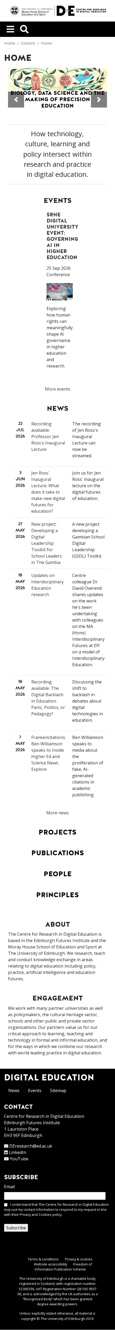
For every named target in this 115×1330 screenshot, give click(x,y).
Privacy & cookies (79, 1259)
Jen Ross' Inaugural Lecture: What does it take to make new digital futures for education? (48, 492)
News (14, 1090)
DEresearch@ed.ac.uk (30, 1146)
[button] (16, 100)
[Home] (57, 10)
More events (57, 389)
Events (34, 1090)
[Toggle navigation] (10, 29)
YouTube (19, 1159)
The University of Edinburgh (63, 1318)
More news (57, 813)
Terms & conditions (43, 1259)
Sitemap (58, 1090)
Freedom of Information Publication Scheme (63, 1267)
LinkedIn (17, 1152)
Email (9, 1187)
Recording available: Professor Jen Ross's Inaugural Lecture (48, 436)
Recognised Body (38, 1299)
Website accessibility (50, 1264)
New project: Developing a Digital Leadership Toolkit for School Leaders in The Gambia (46, 543)
